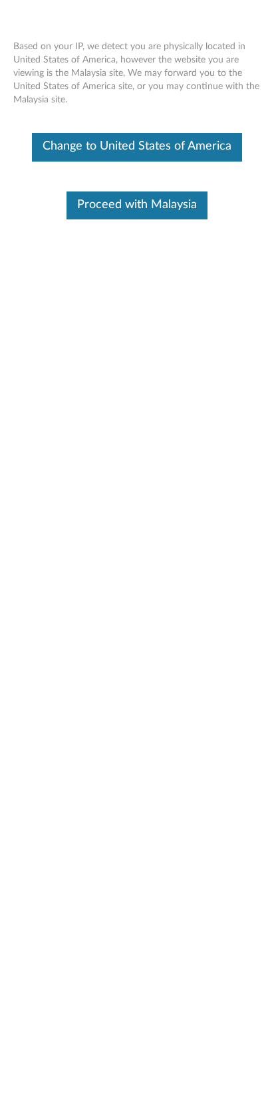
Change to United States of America (137, 146)
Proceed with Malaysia (137, 205)
